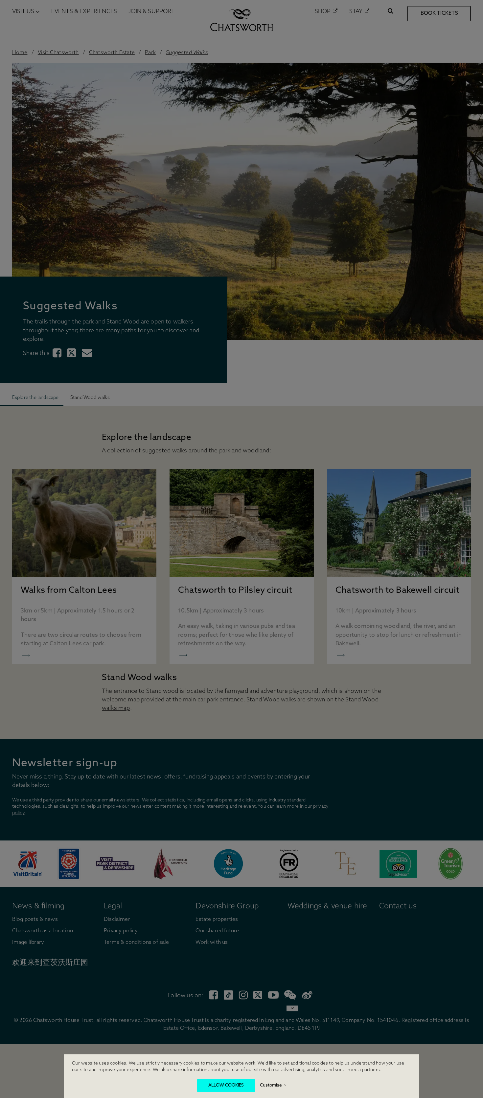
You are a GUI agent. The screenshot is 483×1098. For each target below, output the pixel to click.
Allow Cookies (226, 1085)
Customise (271, 1085)
